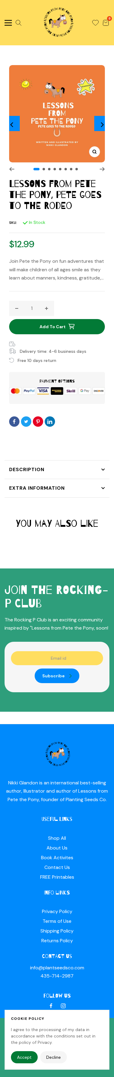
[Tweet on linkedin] (50, 421)
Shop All (57, 838)
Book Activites (57, 857)
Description (26, 469)
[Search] (18, 22)
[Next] (101, 123)
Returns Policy (57, 940)
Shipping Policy (57, 931)
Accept (24, 1057)
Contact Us (57, 867)
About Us (57, 848)
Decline (53, 1057)
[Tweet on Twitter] (26, 421)
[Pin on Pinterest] (38, 421)
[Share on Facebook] (14, 421)
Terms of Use (57, 921)
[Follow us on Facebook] (51, 1006)
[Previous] (12, 123)
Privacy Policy (57, 911)
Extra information (37, 488)
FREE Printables (57, 877)
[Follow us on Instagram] (63, 1006)
